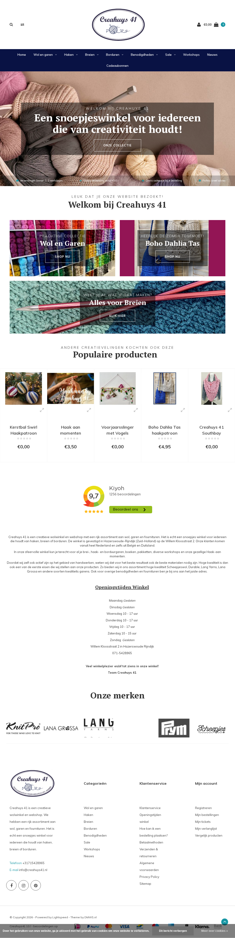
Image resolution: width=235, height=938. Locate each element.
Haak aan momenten (70, 430)
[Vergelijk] (22, 24)
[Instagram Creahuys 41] (23, 885)
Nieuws (212, 54)
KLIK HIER (117, 316)
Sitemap (145, 883)
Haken (69, 54)
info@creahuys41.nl (33, 870)
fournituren (151, 571)
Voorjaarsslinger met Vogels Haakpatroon (117, 430)
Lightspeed (60, 917)
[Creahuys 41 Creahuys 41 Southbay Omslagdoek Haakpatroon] (211, 388)
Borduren (112, 54)
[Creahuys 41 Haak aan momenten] (70, 388)
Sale (168, 54)
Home (21, 54)
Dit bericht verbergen (173, 930)
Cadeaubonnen (117, 65)
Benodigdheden (142, 54)
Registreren (203, 808)
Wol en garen (43, 54)
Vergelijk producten (208, 835)
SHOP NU (62, 256)
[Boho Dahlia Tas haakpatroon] (164, 388)
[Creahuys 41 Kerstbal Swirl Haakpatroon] (23, 388)
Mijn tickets (203, 822)
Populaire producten (115, 354)
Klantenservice (150, 808)
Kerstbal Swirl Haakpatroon (23, 430)
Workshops (191, 54)
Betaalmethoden (151, 842)
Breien (90, 54)
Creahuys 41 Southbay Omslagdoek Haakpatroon (212, 430)
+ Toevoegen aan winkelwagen (25, 456)
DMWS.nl (90, 917)
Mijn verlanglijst (206, 828)
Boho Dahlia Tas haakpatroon (164, 430)
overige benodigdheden (121, 571)
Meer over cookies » (214, 930)
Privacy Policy (149, 877)
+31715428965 (33, 863)
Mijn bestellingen (207, 815)
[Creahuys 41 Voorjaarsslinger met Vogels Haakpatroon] (117, 388)
